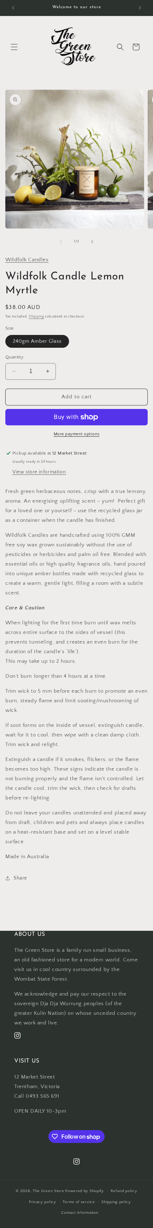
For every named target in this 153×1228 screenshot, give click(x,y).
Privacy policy (42, 1202)
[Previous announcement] (13, 8)
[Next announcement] (140, 8)
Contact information (79, 1213)
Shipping (36, 317)
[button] (14, 47)
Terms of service (79, 1202)
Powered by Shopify (84, 1191)
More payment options (77, 434)
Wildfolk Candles (27, 260)
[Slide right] (92, 242)
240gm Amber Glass (37, 341)
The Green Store (48, 1191)
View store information (39, 472)
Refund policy (124, 1191)
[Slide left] (61, 242)
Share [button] (20, 878)
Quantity (14, 357)
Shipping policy (116, 1202)
